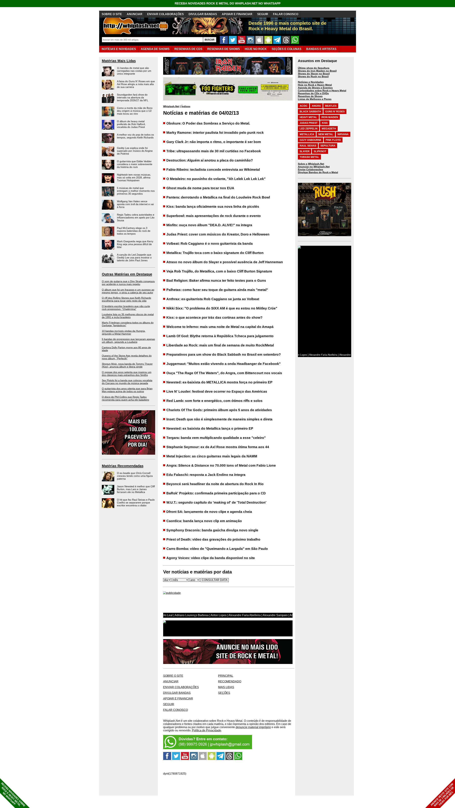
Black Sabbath (310, 111)
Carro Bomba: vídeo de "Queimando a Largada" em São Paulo (217, 549)
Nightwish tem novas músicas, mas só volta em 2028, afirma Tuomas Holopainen (134, 177)
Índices (185, 106)
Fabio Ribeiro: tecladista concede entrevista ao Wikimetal (213, 169)
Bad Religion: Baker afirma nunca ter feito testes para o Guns (216, 280)
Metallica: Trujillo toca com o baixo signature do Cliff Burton (215, 253)
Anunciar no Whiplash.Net (314, 166)
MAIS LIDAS (226, 687)
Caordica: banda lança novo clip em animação (204, 521)
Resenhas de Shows (310, 96)
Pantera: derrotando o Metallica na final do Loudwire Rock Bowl (218, 197)
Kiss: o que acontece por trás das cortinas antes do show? (214, 317)
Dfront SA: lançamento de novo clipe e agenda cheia (209, 512)
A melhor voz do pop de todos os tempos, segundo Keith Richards (135, 136)
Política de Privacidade (206, 730)
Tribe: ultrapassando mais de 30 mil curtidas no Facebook (213, 151)
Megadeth (329, 128)
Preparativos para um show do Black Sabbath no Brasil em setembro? (223, 354)
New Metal (325, 134)
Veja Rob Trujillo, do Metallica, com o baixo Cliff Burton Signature (219, 271)
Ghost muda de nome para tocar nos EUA (200, 188)
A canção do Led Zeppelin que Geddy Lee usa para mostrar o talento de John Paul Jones (134, 257)
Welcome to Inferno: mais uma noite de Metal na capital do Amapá (220, 327)
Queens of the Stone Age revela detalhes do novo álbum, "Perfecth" (127, 357)
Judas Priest (309, 122)
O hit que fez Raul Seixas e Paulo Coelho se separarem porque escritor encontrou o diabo (136, 502)
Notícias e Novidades (311, 82)
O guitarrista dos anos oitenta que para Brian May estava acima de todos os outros (127, 390)
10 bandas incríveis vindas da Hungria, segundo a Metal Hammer (124, 332)
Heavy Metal (308, 117)
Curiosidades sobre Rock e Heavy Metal (322, 90)
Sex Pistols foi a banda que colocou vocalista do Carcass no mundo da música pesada (127, 382)
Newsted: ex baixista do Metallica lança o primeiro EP (209, 428)
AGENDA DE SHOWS (155, 49)
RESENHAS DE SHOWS (223, 49)
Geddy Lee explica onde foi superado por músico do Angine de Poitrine (135, 151)
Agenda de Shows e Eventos (315, 87)
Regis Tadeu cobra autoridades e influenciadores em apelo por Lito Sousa (135, 217)
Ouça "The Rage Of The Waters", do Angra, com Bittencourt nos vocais (224, 373)
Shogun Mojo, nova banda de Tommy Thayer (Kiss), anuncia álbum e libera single (127, 365)
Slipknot (320, 151)
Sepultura (327, 145)
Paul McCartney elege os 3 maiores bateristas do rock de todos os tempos (133, 231)
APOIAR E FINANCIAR (237, 14)
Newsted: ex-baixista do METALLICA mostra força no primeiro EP (219, 382)
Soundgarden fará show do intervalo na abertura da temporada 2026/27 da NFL (132, 97)
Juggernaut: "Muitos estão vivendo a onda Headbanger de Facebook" (223, 364)
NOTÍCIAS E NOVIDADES (119, 49)
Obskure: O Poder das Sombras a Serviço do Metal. (208, 123)
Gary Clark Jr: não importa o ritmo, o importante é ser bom (213, 142)
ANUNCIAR (134, 14)
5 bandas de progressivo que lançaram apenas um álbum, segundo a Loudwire (128, 340)
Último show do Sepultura (313, 68)
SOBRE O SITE (112, 14)
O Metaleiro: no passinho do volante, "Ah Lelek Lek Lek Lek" (216, 179)
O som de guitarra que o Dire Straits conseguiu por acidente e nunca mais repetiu (128, 283)
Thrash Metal (309, 157)
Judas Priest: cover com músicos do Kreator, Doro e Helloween (217, 234)
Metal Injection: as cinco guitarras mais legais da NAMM (211, 456)
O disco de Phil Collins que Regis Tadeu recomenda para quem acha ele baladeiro (125, 398)
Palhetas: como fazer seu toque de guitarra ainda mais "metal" (217, 290)
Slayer (304, 151)
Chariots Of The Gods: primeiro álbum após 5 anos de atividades (219, 410)
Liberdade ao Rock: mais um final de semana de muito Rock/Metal (220, 345)
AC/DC (303, 105)
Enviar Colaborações (310, 169)
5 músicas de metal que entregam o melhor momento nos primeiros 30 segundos (136, 191)
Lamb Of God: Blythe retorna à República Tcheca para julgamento (220, 336)
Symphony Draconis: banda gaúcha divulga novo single (212, 530)
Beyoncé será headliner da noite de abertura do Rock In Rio (215, 484)
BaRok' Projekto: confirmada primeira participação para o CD (216, 493)
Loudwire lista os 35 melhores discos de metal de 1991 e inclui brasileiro (128, 316)
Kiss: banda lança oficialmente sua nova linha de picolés (212, 206)
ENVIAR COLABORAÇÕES (165, 14)
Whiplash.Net (171, 106)
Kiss (325, 122)
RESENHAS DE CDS (188, 49)
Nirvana (343, 134)
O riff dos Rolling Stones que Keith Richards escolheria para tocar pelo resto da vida (126, 299)
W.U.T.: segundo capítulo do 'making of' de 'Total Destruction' (216, 502)
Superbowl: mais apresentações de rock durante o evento (213, 216)
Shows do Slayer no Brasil (314, 73)
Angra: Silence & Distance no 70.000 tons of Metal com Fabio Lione (221, 465)
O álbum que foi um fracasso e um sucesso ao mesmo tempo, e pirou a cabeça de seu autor (128, 291)
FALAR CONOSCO (285, 14)
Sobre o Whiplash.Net (311, 163)
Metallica (307, 134)
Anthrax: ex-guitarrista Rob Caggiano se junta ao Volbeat (212, 299)
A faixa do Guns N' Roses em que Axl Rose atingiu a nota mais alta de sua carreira (136, 84)
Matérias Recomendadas (122, 466)
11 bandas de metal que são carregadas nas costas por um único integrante (134, 71)
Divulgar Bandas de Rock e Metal (318, 172)
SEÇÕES (286, 49)
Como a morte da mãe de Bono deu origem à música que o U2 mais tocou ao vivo (134, 111)
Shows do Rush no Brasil (313, 76)
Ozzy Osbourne (310, 140)
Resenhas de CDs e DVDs (313, 93)
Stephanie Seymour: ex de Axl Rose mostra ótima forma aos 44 (217, 447)
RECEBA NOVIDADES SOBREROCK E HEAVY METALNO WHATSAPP (13, 794)
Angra (316, 105)
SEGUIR (262, 14)
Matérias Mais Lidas (119, 61)
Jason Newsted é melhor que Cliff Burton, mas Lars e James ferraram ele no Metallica (136, 489)
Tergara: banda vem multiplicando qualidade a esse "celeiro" (216, 438)
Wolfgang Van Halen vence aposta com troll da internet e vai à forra (135, 204)
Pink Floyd (333, 140)
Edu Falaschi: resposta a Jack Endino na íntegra (205, 475)
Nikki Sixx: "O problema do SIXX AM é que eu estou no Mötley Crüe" (221, 308)
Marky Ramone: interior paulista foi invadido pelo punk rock (215, 132)
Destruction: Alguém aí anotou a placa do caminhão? (209, 160)
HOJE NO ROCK (256, 49)
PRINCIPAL (225, 675)
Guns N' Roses (335, 111)
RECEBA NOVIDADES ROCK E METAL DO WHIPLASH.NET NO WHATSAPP (227, 3)
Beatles (330, 105)
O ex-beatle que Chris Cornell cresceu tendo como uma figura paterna (135, 476)
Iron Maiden (329, 117)
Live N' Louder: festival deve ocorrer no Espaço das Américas (216, 391)
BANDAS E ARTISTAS (321, 49)
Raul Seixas (308, 145)
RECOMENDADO (229, 681)
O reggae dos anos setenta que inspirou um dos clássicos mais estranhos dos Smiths (126, 373)
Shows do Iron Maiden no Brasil (317, 70)
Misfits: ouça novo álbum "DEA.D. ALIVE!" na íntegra (209, 225)
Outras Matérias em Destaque (127, 274)
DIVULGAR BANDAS (203, 14)
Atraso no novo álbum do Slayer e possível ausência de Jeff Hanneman (224, 262)
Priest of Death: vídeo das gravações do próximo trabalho (213, 539)
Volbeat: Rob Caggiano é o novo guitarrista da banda (209, 243)
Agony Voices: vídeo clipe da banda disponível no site (210, 558)
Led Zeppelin (308, 128)
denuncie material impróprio (253, 727)
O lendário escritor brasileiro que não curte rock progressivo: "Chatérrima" (126, 307)
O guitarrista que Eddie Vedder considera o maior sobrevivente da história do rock (134, 164)
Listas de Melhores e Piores (314, 99)
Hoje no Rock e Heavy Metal (315, 84)
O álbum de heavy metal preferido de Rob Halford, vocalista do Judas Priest (131, 124)
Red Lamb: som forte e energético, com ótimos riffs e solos (214, 401)
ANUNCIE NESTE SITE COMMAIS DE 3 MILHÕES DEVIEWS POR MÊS (442, 795)
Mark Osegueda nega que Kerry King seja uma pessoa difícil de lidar (135, 244)
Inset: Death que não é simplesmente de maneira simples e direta (219, 419)
